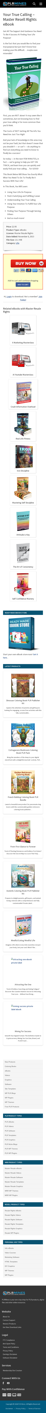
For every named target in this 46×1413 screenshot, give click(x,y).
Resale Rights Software (13, 1220)
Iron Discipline (23, 470)
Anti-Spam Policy (9, 1344)
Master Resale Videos (13, 1173)
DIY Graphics (10, 1266)
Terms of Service (34, 1408)
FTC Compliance (9, 1340)
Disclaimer (9, 1408)
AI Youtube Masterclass (23, 374)
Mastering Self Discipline (23, 502)
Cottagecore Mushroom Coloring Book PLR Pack (23, 751)
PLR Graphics (10, 1140)
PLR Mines (21, 1404)
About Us (6, 1317)
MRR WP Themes (11, 1191)
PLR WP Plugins (11, 1153)
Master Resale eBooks (13, 1168)
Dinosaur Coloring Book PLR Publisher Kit (23, 702)
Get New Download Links (12, 1327)
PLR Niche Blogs (11, 1144)
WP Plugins (9, 1098)
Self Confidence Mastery (23, 598)
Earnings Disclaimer (10, 1354)
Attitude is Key (23, 534)
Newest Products (9, 1324)
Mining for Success (23, 1031)
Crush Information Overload (23, 406)
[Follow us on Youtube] (9, 1384)
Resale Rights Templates (14, 1224)
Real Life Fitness (23, 438)
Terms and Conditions (11, 1347)
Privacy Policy (8, 1351)
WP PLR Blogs (10, 1093)
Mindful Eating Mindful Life (23, 940)
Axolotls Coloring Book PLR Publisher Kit (23, 892)
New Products (10, 1062)
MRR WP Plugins (11, 1195)
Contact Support (9, 1320)
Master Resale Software (14, 1177)
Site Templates (10, 1089)
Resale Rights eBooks (13, 1211)
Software (8, 1084)
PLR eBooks (9, 1122)
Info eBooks (9, 1248)
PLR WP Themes (11, 1149)
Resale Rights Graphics (13, 1228)
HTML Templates (11, 1262)
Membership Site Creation (12, 1370)
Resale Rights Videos (13, 1215)
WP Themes (9, 1102)
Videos (7, 1075)
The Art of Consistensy (23, 566)
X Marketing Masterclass (23, 342)
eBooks (7, 1071)
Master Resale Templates (14, 1182)
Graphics (8, 1080)
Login (9, 296)
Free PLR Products (12, 1107)
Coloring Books (10, 1066)
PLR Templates (10, 1135)
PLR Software (10, 1131)
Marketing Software (12, 1257)
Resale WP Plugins (12, 1233)
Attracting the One (23, 984)
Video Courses (10, 1253)
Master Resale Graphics (14, 1186)
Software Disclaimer (10, 1358)
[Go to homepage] (16, 4)
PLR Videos (9, 1126)
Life (17, 243)
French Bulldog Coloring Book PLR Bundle (23, 798)
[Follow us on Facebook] (4, 1384)
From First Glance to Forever (23, 846)
